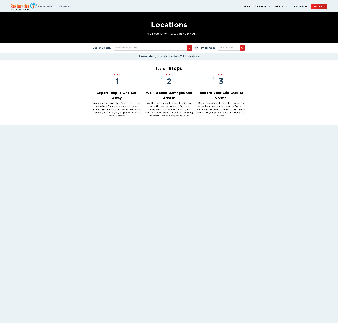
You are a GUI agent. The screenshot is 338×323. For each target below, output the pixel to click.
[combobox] (229, 48)
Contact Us (319, 6)
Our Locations (299, 6)
